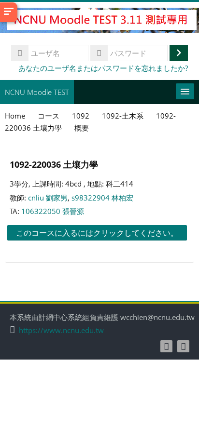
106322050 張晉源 (52, 211)
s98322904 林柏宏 (102, 197)
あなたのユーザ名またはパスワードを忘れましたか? (103, 68)
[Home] (99, 22)
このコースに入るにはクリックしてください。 (97, 232)
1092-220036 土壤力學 (54, 164)
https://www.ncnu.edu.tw (61, 330)
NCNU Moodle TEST (37, 92)
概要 (81, 128)
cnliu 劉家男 (48, 197)
